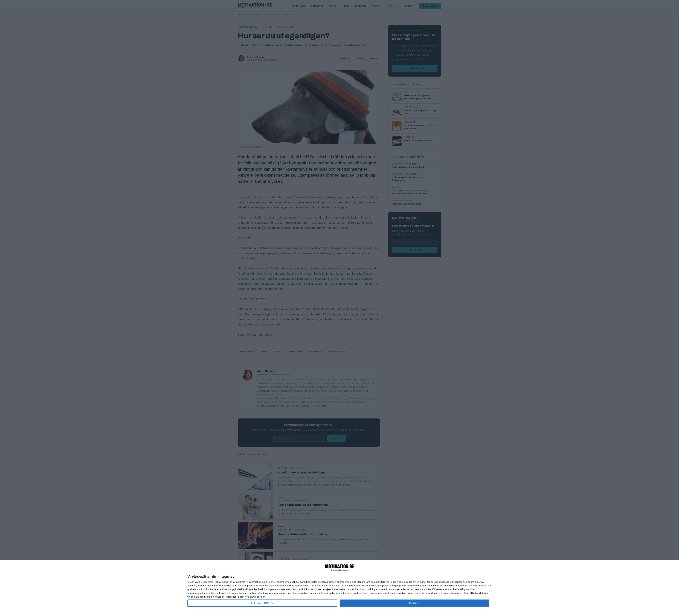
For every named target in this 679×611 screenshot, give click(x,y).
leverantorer (207, 582)
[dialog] (339, 585)
